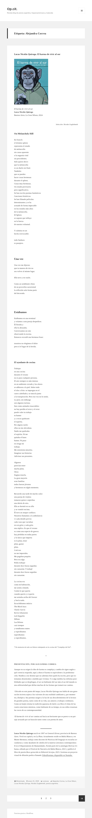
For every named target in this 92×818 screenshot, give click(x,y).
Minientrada (20, 781)
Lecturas (46, 781)
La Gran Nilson (70, 781)
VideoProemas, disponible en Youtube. (57, 755)
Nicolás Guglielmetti (38, 783)
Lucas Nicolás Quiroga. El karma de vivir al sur (37, 54)
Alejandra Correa (58, 781)
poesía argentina (52, 783)
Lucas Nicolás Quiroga (22, 783)
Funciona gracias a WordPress (23, 813)
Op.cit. (12, 9)
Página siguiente (82, 798)
